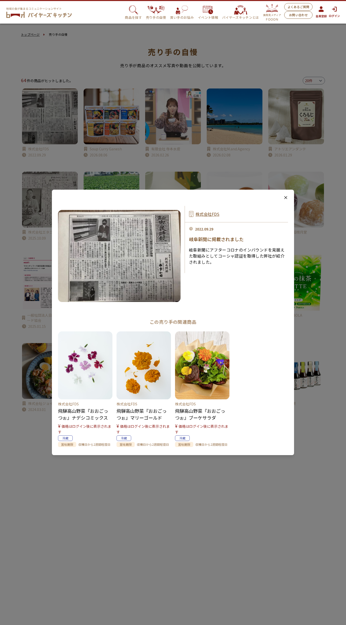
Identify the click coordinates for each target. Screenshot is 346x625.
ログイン (334, 16)
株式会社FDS (207, 214)
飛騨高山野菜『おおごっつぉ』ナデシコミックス (83, 414)
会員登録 (321, 16)
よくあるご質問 (298, 7)
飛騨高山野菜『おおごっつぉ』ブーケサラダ (200, 414)
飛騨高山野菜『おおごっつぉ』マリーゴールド (142, 414)
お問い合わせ (298, 15)
